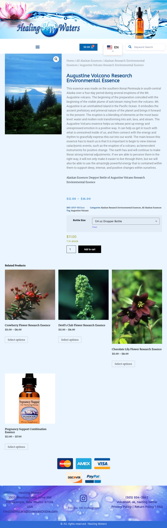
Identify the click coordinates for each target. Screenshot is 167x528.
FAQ (160, 507)
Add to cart (89, 249)
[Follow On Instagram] (83, 498)
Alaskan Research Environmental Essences (121, 207)
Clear (94, 227)
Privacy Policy (121, 507)
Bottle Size (79, 220)
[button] (37, 47)
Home (70, 60)
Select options (16, 339)
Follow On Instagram (83, 508)
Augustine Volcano (80, 210)
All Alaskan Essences (89, 60)
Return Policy (144, 507)
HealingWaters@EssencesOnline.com (30, 511)
